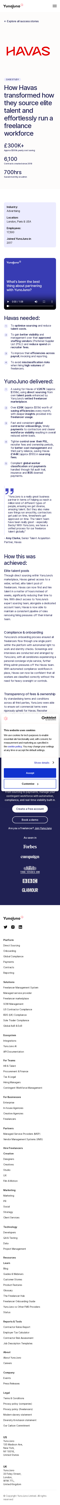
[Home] (13, 5)
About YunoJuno (12, 1357)
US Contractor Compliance (17, 1009)
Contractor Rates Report (16, 1327)
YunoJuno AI (9, 1046)
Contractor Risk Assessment (18, 1338)
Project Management (14, 1248)
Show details (41, 762)
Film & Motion (10, 1180)
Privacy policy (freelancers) (18, 1409)
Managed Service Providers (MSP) (21, 1133)
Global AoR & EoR (12, 1025)
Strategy (8, 1212)
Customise (28, 783)
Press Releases (11, 1383)
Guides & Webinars (13, 1274)
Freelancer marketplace (16, 998)
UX (4, 1175)
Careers (7, 1363)
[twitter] (5, 927)
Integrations (9, 1040)
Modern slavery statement (17, 1414)
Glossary (8, 1290)
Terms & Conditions (13, 1398)
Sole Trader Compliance (16, 1020)
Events (7, 1378)
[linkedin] (20, 927)
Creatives (8, 1164)
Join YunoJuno (43, 828)
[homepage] (18, 918)
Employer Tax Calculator (16, 1332)
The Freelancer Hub (14, 1295)
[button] (54, 6)
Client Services (11, 1217)
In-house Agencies (13, 1108)
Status (6, 1312)
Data (5, 1243)
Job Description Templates (17, 1343)
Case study (12, 79)
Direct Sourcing (11, 945)
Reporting (8, 972)
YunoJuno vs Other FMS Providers (21, 1306)
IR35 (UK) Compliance (14, 1014)
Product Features (12, 1284)
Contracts (8, 967)
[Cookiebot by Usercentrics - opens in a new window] (42, 718)
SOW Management (13, 1004)
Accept (30, 772)
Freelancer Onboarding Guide (19, 1301)
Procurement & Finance (15, 1071)
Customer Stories (12, 1279)
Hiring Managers (12, 1082)
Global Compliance (13, 956)
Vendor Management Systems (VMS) (23, 1139)
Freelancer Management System (20, 987)
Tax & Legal (9, 1076)
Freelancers (9, 1118)
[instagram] (13, 927)
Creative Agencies (13, 1113)
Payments (8, 961)
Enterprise (8, 1102)
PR (4, 1201)
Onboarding (9, 950)
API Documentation (13, 1051)
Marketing (8, 1195)
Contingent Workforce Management (22, 1087)
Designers (8, 1159)
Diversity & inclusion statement (19, 1420)
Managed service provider (17, 993)
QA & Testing (10, 1237)
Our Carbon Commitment (16, 1425)
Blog (5, 1268)
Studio (6, 1170)
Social (6, 1206)
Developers (9, 1232)
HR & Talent (9, 1065)
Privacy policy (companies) (17, 1403)
